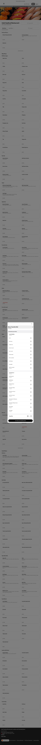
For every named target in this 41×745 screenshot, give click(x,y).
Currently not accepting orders (20, 420)
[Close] (32, 324)
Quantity (11, 416)
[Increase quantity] (31, 416)
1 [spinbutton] (29, 416)
